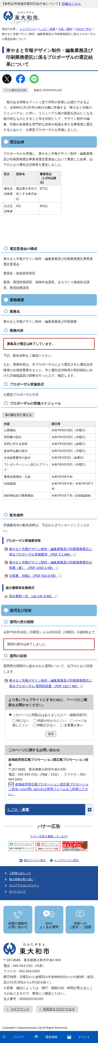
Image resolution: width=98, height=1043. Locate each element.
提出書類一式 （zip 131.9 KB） (31, 596)
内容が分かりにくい (51, 720)
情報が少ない (46, 725)
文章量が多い (73, 725)
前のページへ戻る (35, 860)
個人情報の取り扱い (21, 879)
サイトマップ (17, 891)
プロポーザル (83, 29)
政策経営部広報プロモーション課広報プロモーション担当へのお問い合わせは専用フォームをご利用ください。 (48, 789)
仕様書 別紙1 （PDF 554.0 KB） (33, 576)
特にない (22, 720)
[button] (49, 809)
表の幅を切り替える (18, 415)
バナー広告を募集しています (49, 836)
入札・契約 (65, 29)
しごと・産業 (47, 29)
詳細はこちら (71, 3)
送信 (51, 734)
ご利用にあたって (20, 873)
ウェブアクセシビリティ (24, 885)
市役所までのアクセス (59, 1009)
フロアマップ (19, 1009)
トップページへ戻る (66, 860)
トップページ (28, 29)
